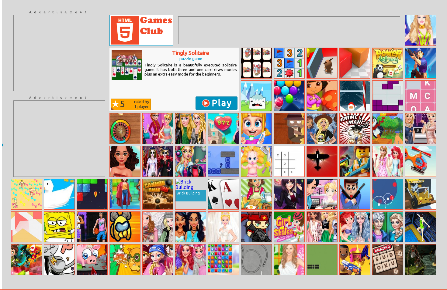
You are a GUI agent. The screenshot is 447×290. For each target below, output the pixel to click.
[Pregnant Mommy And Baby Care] (256, 161)
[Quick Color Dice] (124, 128)
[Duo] (387, 194)
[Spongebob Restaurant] (59, 226)
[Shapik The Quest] (420, 259)
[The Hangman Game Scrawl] (59, 259)
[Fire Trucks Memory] (256, 63)
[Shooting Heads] (256, 226)
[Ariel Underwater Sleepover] (354, 226)
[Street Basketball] (92, 226)
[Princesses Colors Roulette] (190, 259)
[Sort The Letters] (420, 95)
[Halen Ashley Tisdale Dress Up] (289, 259)
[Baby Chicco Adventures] (387, 128)
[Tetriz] (387, 95)
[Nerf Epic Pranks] (354, 259)
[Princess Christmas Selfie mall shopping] (157, 259)
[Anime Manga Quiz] (354, 128)
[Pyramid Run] (289, 128)
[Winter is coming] (256, 95)
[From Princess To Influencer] (190, 226)
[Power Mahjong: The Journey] (387, 63)
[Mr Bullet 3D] (354, 194)
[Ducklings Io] (59, 194)
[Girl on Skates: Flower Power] (289, 226)
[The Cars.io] (256, 259)
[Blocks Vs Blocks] (354, 63)
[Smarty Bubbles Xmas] (289, 95)
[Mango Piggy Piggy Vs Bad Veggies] (124, 259)
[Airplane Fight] (322, 161)
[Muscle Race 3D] (26, 194)
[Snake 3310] (322, 259)
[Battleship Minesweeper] (289, 63)
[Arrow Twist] (26, 226)
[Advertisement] (59, 53)
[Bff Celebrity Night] (420, 128)
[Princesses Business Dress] (157, 128)
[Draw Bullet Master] (420, 63)
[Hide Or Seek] (322, 63)
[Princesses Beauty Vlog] (322, 194)
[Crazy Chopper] (420, 161)
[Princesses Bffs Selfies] (322, 226)
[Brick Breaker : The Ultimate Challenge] (92, 194)
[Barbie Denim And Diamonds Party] (322, 128)
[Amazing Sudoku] (387, 259)
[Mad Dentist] (256, 128)
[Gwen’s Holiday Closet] (190, 161)
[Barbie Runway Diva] (190, 128)
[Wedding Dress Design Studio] (223, 226)
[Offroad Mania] (420, 194)
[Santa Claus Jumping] (354, 95)
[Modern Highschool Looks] (387, 226)
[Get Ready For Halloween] (157, 161)
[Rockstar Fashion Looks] (124, 161)
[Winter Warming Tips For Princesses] (157, 226)
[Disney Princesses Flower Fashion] (387, 161)
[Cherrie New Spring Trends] (124, 194)
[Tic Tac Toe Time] (289, 161)
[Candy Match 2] (223, 259)
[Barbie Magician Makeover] (420, 30)
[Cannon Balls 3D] (157, 194)
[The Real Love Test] (223, 128)
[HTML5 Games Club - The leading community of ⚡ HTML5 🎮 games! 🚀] (141, 30)
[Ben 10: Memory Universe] (26, 259)
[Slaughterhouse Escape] (92, 259)
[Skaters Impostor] (124, 226)
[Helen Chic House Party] (289, 194)
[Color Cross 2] (223, 161)
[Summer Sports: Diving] (420, 226)
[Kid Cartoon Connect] (322, 95)
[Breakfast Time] (256, 194)
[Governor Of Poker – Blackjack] (223, 194)
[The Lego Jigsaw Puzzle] (354, 161)
